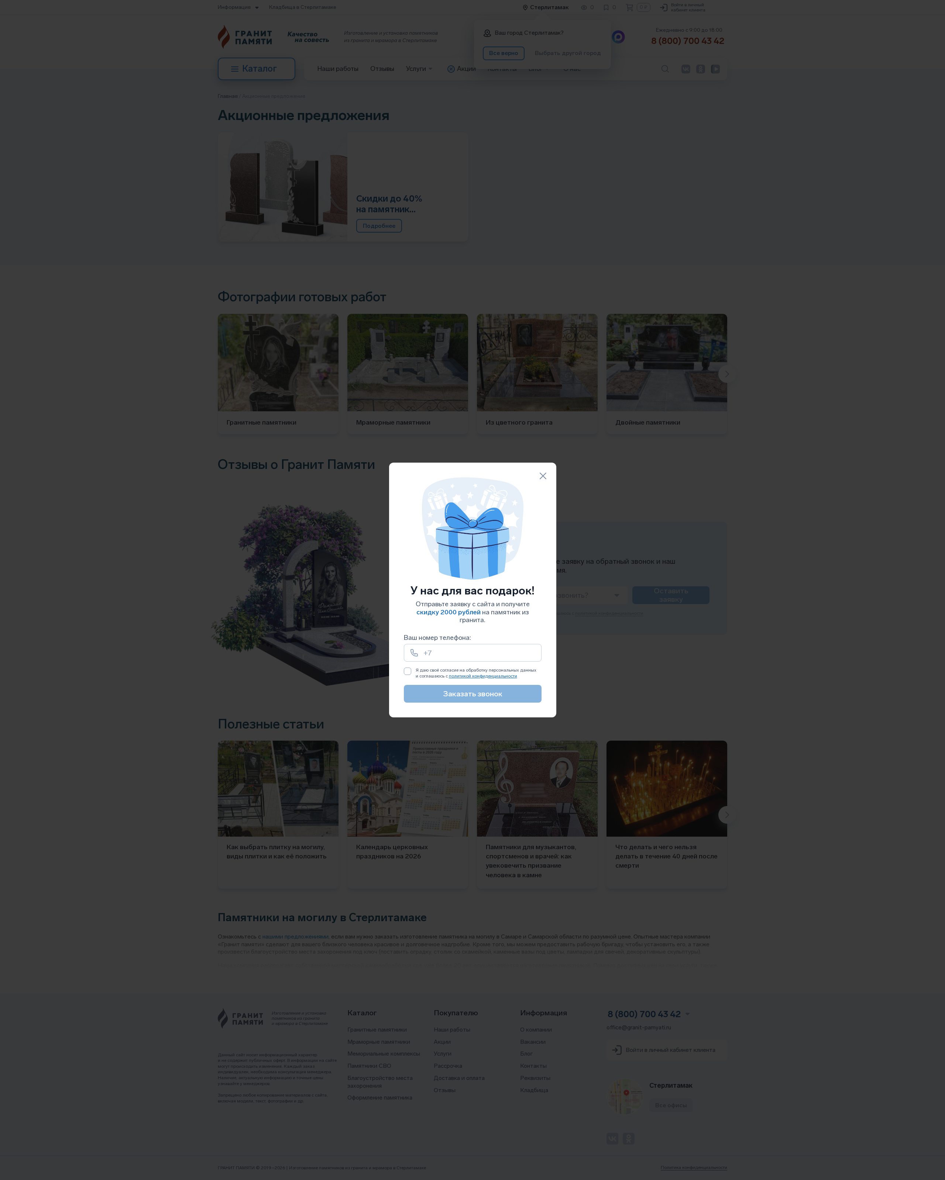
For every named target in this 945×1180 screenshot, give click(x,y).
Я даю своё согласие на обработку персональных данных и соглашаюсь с (476, 673)
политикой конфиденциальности (483, 676)
